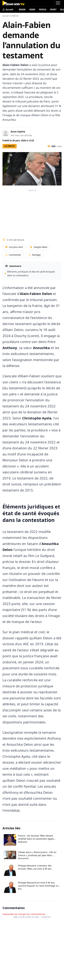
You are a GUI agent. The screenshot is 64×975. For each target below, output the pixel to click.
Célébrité (14, 16)
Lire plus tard (16, 247)
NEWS (32, 9)
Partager (36, 254)
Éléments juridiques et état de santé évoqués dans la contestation (31, 273)
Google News (40, 247)
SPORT (53, 9)
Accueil (5, 16)
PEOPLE (42, 9)
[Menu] (58, 3)
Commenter (15, 254)
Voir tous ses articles (21, 135)
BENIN (22, 9)
